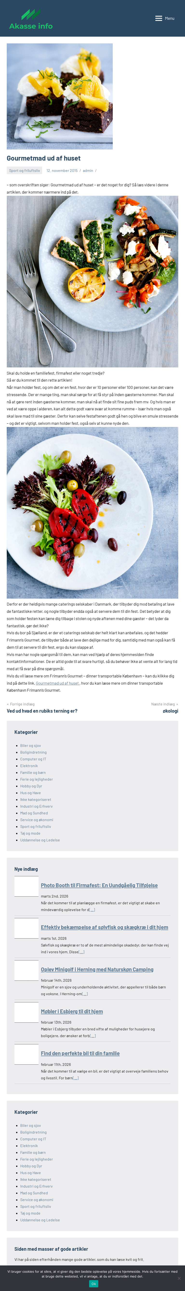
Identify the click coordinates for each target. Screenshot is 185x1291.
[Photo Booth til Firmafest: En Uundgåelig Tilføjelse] (26, 887)
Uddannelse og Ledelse (40, 840)
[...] (92, 909)
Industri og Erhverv (36, 806)
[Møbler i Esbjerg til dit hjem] (26, 1013)
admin (88, 170)
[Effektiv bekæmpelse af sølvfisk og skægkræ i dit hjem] (26, 929)
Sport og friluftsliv (24, 170)
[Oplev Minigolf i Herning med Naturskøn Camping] (26, 971)
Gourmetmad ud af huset (57, 683)
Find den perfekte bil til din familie (80, 1053)
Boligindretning (33, 752)
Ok (94, 1284)
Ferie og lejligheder (36, 779)
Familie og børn (33, 772)
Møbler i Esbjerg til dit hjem (72, 1011)
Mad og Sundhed (34, 813)
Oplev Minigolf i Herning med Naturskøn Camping (97, 969)
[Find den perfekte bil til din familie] (26, 1055)
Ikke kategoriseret (35, 799)
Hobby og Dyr (31, 786)
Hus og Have (30, 792)
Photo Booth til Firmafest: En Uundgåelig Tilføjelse (99, 885)
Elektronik (29, 765)
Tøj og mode (30, 833)
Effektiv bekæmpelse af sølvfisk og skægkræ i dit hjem (104, 927)
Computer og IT (33, 759)
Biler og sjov (30, 745)
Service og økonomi (36, 819)
